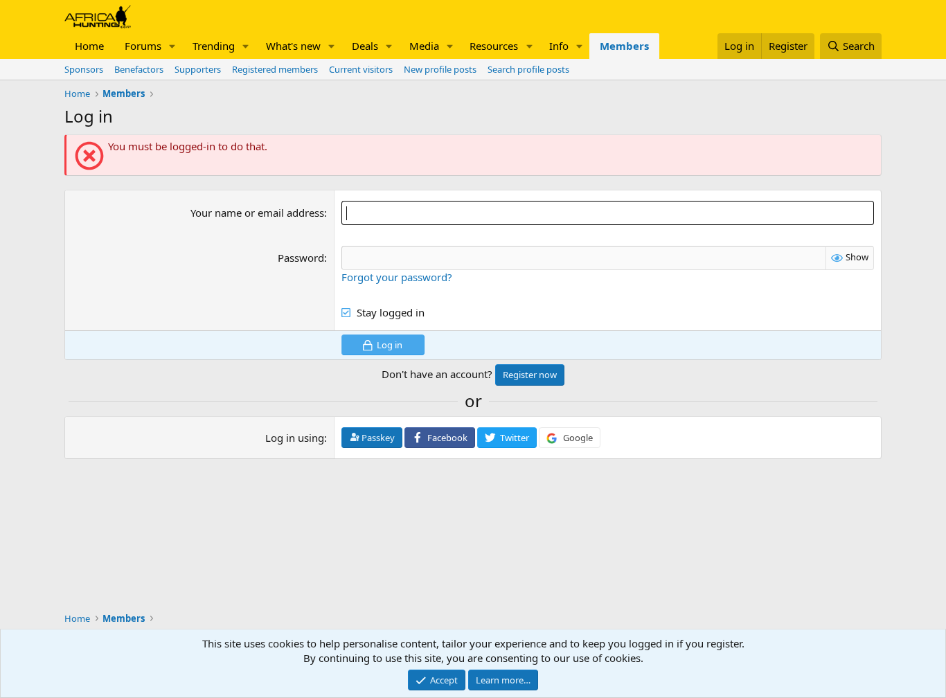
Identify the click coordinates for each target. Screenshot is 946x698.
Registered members (275, 69)
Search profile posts (528, 69)
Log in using (294, 438)
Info (559, 46)
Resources (494, 46)
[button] (172, 46)
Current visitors (361, 69)
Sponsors (83, 69)
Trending (214, 46)
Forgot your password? (396, 277)
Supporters (198, 69)
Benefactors (138, 69)
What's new (293, 46)
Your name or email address (257, 213)
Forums (143, 46)
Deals (365, 46)
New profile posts (440, 69)
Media (424, 46)
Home (89, 46)
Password (301, 258)
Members (624, 46)
